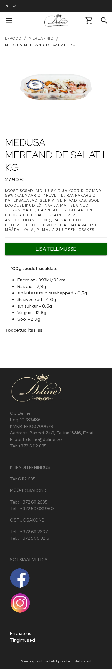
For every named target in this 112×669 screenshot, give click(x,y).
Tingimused (22, 640)
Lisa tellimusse (56, 249)
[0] (89, 20)
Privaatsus (20, 633)
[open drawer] (9, 20)
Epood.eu (64, 661)
